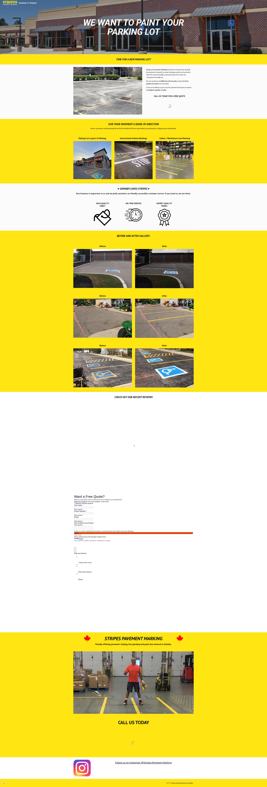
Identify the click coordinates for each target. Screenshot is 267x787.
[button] (3, 783)
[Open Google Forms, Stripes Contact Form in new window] (189, 496)
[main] (133, 27)
